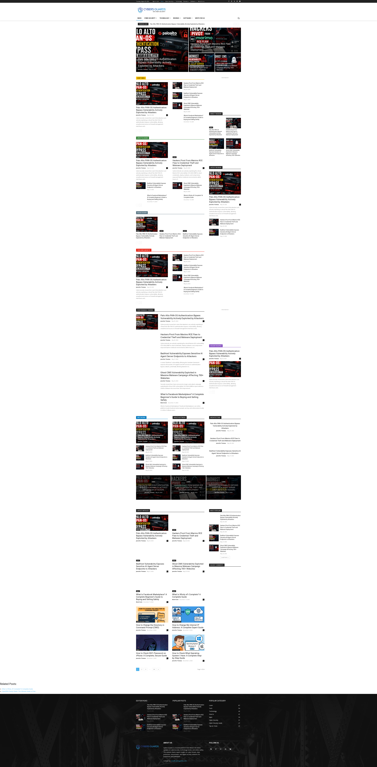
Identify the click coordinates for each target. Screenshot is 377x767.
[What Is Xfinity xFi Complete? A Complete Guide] (177, 197)
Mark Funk (164, 402)
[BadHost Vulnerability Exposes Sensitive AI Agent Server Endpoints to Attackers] (202, 62)
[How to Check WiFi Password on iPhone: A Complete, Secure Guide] (152, 643)
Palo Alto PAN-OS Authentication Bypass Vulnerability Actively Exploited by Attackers (177, 24)
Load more (224, 557)
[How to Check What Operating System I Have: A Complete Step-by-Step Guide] (188, 643)
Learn (192, 41)
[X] (234, 1)
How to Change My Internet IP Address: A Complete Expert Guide (187, 626)
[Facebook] (229, 1)
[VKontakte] (230, 749)
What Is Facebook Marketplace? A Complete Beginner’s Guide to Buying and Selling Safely (193, 117)
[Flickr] (221, 749)
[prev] (235, 24)
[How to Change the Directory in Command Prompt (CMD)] (152, 614)
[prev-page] (137, 130)
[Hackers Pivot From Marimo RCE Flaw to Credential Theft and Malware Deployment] (215, 40)
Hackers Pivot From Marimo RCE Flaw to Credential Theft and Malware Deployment (194, 85)
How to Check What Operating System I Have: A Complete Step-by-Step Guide (187, 655)
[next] (238, 24)
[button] (238, 18)
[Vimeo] (237, 1)
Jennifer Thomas (141, 115)
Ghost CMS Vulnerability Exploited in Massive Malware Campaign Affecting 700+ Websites (233, 153)
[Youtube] (240, 1)
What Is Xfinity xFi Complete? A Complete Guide (186, 595)
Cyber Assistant (141, 621)
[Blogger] (211, 749)
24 (154, 669)
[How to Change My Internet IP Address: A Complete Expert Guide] (188, 614)
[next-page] (140, 130)
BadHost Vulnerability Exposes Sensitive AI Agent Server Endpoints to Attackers (193, 95)
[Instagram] (232, 1)
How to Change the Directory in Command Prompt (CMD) (150, 626)
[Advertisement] (203, 10)
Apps (138, 591)
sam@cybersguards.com (179, 761)
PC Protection (176, 650)
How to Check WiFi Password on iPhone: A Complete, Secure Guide (151, 654)
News (140, 56)
